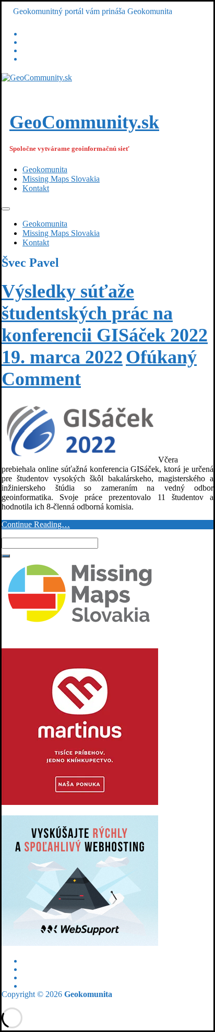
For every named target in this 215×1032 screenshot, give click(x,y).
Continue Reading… (36, 524)
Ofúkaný (161, 357)
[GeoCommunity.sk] (37, 77)
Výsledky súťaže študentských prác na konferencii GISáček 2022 (105, 313)
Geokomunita (44, 169)
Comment (41, 379)
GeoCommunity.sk (84, 122)
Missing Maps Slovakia (61, 178)
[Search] (6, 555)
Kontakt (35, 188)
